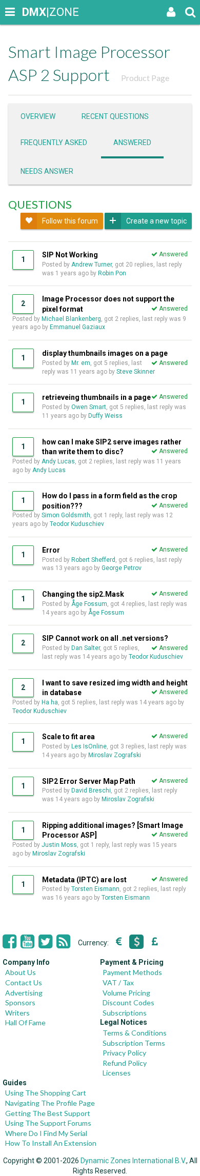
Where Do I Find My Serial (46, 1133)
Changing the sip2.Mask (83, 594)
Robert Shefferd (93, 559)
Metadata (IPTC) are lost (84, 880)
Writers (17, 1012)
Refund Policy (125, 1063)
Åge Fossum (89, 603)
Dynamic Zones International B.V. (133, 1161)
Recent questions (115, 116)
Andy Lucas (58, 461)
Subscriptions (125, 1012)
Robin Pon (112, 273)
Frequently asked (54, 142)
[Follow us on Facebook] (9, 941)
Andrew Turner (91, 264)
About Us (20, 972)
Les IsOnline (89, 746)
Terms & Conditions (135, 1032)
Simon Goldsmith (66, 515)
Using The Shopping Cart (45, 1092)
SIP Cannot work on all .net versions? (105, 638)
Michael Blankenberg (71, 318)
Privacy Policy (124, 1052)
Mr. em (80, 363)
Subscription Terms (134, 1043)
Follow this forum (70, 221)
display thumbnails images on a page (105, 353)
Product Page (145, 78)
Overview (38, 116)
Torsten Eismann (95, 889)
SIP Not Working (70, 255)
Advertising (24, 992)
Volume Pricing (126, 992)
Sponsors (20, 1002)
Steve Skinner (135, 371)
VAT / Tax (118, 982)
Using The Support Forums (48, 1123)
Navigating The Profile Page (50, 1103)
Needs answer (47, 171)
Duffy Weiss (105, 415)
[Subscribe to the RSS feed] (63, 941)
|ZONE (32, 12)
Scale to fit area (68, 737)
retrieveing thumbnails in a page (96, 397)
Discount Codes (128, 1002)
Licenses (117, 1072)
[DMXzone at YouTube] (27, 941)
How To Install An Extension (50, 1143)
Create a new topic (156, 221)
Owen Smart (88, 407)
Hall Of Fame (25, 1022)
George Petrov (122, 568)
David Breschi (91, 790)
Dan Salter (85, 648)
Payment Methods (132, 972)
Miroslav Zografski (114, 755)
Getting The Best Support (47, 1113)
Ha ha (50, 702)
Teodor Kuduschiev (77, 524)
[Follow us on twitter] (45, 941)
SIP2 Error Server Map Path (88, 781)
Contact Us (23, 982)
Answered (132, 142)
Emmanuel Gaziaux (77, 327)
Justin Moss (59, 844)
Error (51, 550)
